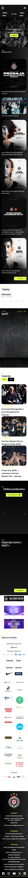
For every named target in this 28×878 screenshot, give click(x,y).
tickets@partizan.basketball (16, 847)
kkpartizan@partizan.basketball (16, 839)
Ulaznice (14, 35)
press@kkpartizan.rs (16, 852)
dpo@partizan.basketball (16, 869)
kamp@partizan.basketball (16, 864)
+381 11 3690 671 (15, 857)
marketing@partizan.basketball (16, 859)
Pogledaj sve (20, 590)
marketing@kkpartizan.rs (16, 825)
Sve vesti (20, 278)
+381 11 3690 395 (15, 820)
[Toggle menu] (24, 8)
